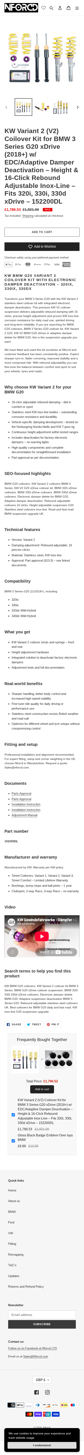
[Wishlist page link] (44, 8)
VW (10, 1233)
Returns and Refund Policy (26, 1286)
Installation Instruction (26, 804)
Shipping (27, 215)
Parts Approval (21, 793)
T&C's (12, 1265)
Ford (11, 1222)
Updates (13, 1276)
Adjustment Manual (24, 815)
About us (14, 1201)
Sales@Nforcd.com (35, 1356)
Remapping (15, 1254)
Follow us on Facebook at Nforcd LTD (32, 1348)
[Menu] (77, 7)
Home (12, 1190)
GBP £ (40, 1380)
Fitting (12, 1243)
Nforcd (46, 1427)
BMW (12, 1211)
